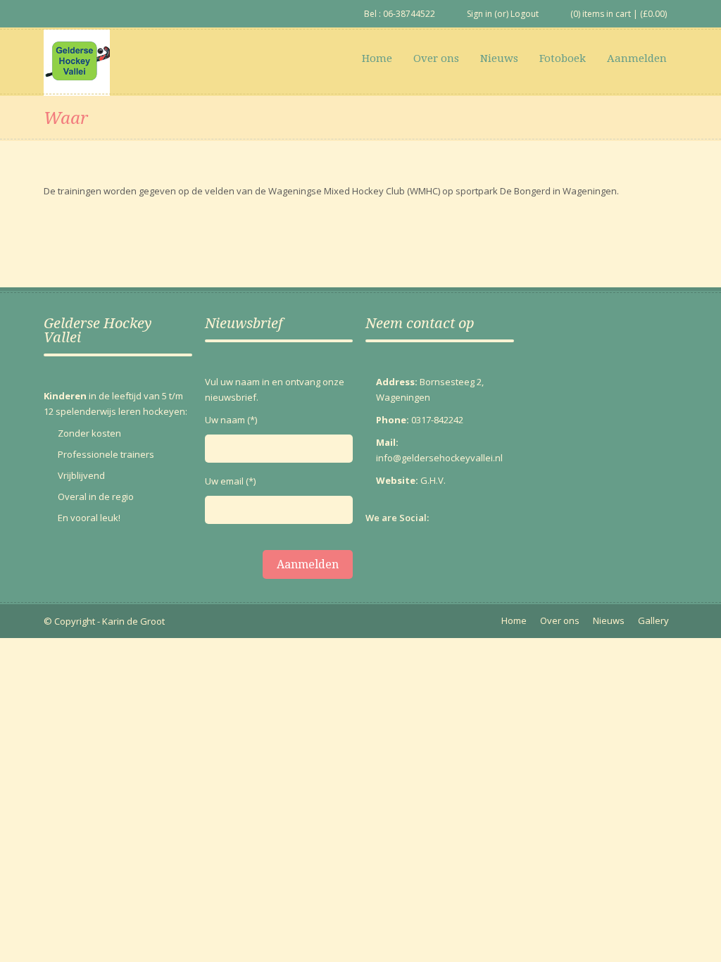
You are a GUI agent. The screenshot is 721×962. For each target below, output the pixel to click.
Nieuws (499, 58)
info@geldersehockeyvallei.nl (439, 457)
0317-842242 (437, 419)
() (653, 14)
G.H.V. (433, 480)
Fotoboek (562, 58)
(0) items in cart (600, 14)
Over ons (436, 58)
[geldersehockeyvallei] (77, 63)
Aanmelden (637, 58)
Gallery (653, 620)
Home (377, 58)
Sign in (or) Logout (503, 14)
